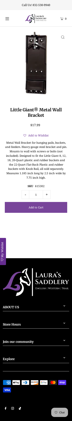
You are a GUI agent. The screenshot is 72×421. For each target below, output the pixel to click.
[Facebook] (5, 409)
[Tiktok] (20, 409)
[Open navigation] (10, 18)
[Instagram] (12, 409)
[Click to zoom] (62, 37)
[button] (36, 135)
